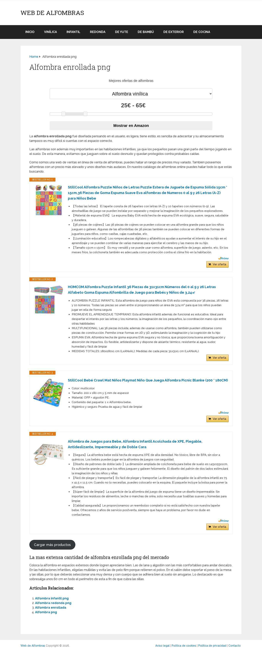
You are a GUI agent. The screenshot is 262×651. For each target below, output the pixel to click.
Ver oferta (219, 264)
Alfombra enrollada (50, 607)
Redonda (97, 32)
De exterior (173, 32)
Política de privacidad (212, 645)
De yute (121, 32)
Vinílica (50, 32)
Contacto (234, 645)
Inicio (30, 32)
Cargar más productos (52, 545)
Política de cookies (184, 645)
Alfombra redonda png (53, 603)
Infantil (73, 32)
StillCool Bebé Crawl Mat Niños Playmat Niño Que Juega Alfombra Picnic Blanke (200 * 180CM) (148, 380)
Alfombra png (46, 612)
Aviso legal (162, 645)
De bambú (146, 32)
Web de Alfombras (52, 13)
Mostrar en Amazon (131, 125)
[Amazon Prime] (223, 258)
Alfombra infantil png (52, 598)
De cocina (201, 32)
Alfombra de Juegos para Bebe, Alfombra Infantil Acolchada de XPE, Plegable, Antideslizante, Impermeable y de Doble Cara (135, 444)
